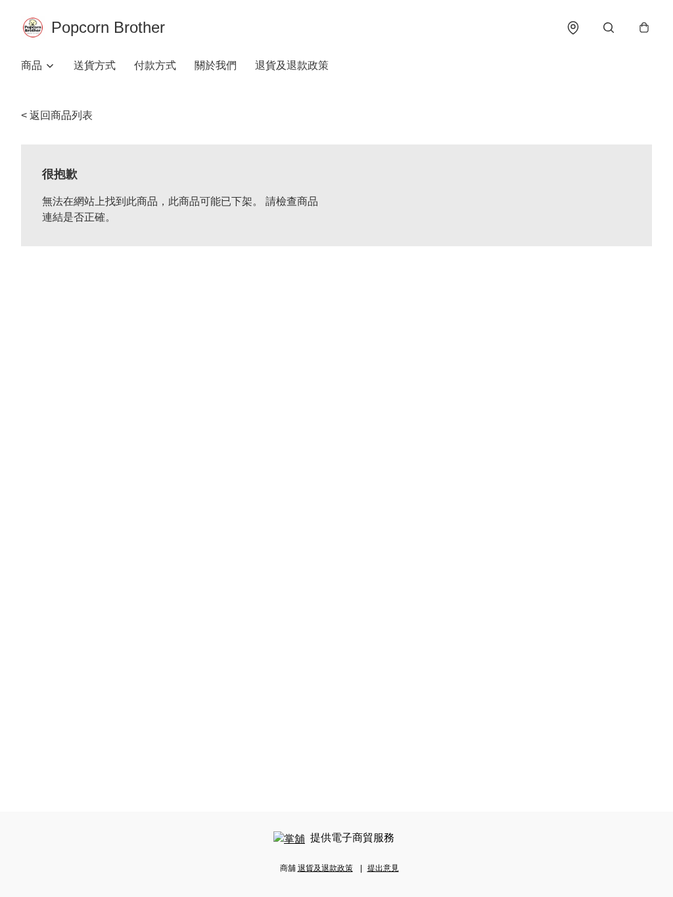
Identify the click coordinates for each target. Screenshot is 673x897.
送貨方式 (95, 65)
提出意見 (383, 868)
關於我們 (216, 65)
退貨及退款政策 (292, 65)
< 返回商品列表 (57, 115)
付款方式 (155, 65)
